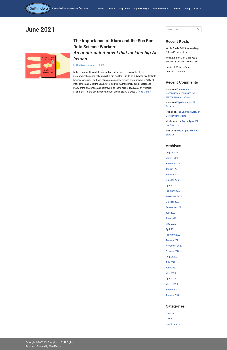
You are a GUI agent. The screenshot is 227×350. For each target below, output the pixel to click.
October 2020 (172, 251)
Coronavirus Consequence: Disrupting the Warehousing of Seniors (180, 93)
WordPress (55, 346)
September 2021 (174, 207)
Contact (176, 8)
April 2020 (171, 278)
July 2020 (170, 262)
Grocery (170, 313)
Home (101, 8)
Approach (124, 8)
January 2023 (172, 174)
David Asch (81, 65)
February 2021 (173, 234)
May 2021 (171, 223)
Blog (187, 8)
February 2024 (173, 163)
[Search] (198, 29)
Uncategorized (173, 324)
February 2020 (173, 289)
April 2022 (171, 185)
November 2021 (174, 196)
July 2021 (170, 212)
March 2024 (172, 158)
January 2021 (172, 240)
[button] (148, 8)
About (111, 8)
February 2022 (173, 191)
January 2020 (172, 295)
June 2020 (171, 267)
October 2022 (172, 180)
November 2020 (174, 245)
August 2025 (172, 152)
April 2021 (171, 229)
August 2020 (172, 256)
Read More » (144, 91)
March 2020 (172, 284)
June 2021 (171, 218)
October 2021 (172, 201)
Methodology (160, 8)
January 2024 (172, 169)
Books (197, 8)
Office (169, 318)
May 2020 (171, 273)
